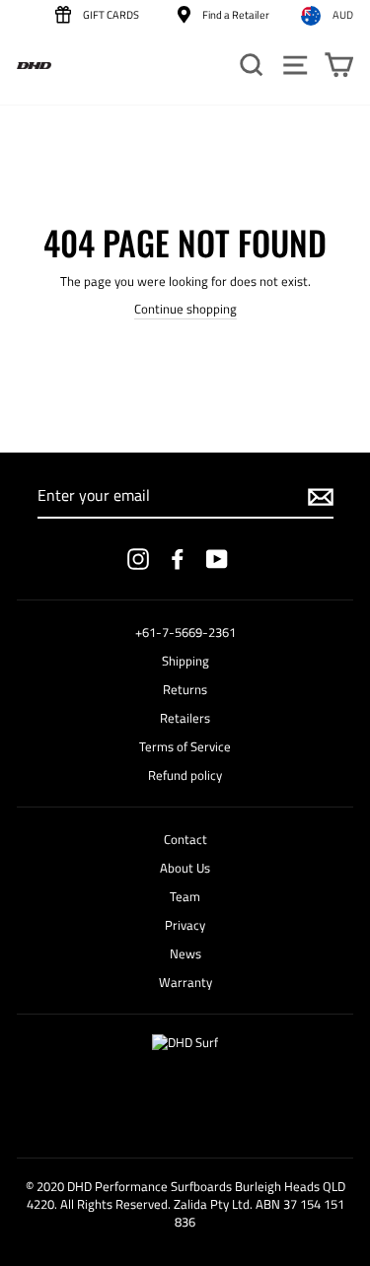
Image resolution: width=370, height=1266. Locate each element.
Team (185, 896)
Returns (185, 689)
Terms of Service (185, 747)
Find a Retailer (234, 15)
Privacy (185, 925)
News (185, 954)
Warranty (185, 982)
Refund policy (185, 775)
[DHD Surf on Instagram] (138, 559)
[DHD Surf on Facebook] (177, 559)
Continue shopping (185, 309)
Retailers (185, 718)
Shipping (185, 661)
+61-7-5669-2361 (185, 632)
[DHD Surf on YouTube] (217, 559)
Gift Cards (110, 15)
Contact (185, 839)
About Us (185, 868)
